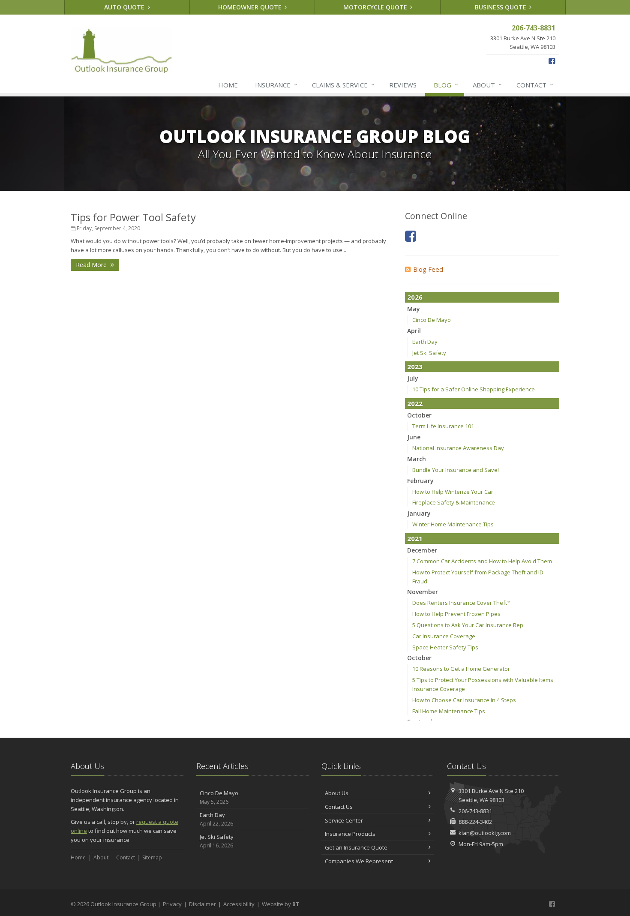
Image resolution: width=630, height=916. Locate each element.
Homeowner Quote (250, 7)
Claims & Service (343, 84)
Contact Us (339, 807)
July (412, 378)
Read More (92, 265)
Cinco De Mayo (431, 320)
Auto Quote (125, 7)
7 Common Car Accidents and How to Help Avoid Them (482, 561)
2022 (415, 403)
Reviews (403, 85)
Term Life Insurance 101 (443, 426)
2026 (415, 297)
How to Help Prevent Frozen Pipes (456, 614)
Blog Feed (428, 269)
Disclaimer (202, 904)
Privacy (172, 904)
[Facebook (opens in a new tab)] (552, 61)
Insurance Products (350, 834)
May (413, 309)
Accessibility (239, 904)
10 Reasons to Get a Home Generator (461, 669)
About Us (336, 793)
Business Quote (501, 7)
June (413, 437)
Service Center (344, 820)
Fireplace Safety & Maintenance (453, 502)
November (422, 592)
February (420, 481)
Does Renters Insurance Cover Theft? (461, 603)
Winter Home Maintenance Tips (453, 524)
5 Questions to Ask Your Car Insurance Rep (467, 625)
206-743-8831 (475, 811)
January (419, 513)
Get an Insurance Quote (356, 847)
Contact (534, 84)
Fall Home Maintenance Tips (448, 711)
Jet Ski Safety (429, 353)
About (487, 84)
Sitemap (152, 857)
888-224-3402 (475, 822)
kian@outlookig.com (485, 833)
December (422, 550)
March (416, 459)
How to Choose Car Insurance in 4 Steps (464, 700)
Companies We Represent (359, 861)
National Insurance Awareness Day (458, 448)
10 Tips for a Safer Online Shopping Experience (473, 389)
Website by (280, 904)
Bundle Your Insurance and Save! (455, 470)
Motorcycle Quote (376, 7)
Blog (446, 84)
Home (228, 85)
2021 (415, 538)
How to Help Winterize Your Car (452, 492)
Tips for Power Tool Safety (133, 217)
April (414, 331)
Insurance (276, 84)
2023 (415, 366)
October (419, 415)
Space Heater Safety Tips (445, 647)
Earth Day (425, 341)
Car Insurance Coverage (443, 636)
